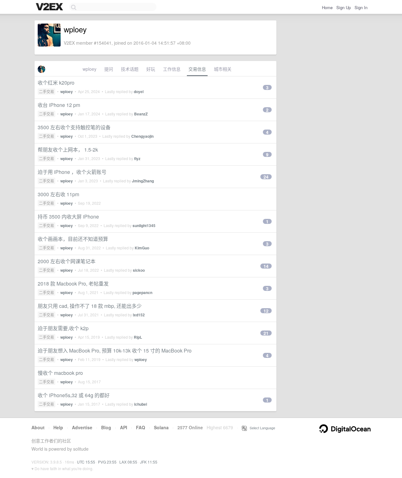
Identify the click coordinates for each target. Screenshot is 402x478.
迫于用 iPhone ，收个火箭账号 (72, 171)
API (123, 427)
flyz (137, 158)
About (38, 427)
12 (266, 310)
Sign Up (343, 7)
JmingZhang (143, 181)
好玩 (150, 69)
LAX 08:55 (128, 461)
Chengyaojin (142, 136)
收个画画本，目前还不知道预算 (73, 238)
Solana (161, 427)
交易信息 (197, 69)
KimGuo (142, 248)
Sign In (361, 7)
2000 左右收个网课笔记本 (66, 261)
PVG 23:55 (107, 461)
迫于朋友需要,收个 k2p (63, 328)
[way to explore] (50, 7)
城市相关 (222, 69)
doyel (139, 91)
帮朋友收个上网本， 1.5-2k (68, 149)
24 (266, 176)
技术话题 (130, 69)
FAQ (140, 427)
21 (266, 333)
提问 (108, 69)
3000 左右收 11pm (58, 194)
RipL (138, 337)
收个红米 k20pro (56, 82)
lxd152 (139, 315)
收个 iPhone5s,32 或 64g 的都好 (74, 395)
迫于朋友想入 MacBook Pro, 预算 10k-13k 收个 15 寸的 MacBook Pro (115, 350)
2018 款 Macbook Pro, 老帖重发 (73, 283)
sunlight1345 (144, 225)
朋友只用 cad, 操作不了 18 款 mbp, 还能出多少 (90, 305)
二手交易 (46, 91)
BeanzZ (141, 114)
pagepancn (142, 292)
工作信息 (172, 69)
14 (266, 266)
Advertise (82, 427)
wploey (89, 69)
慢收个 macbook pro (60, 372)
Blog (106, 427)
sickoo (139, 270)
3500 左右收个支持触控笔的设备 (74, 127)
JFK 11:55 (148, 461)
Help (58, 427)
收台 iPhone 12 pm (59, 104)
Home (327, 7)
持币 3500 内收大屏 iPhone (68, 216)
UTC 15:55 (86, 461)
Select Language (261, 427)
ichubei (140, 404)
